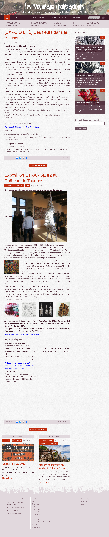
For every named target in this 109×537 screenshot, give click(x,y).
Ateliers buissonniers (60, 24)
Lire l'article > (7, 478)
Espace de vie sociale (93, 24)
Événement (16, 440)
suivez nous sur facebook (103, 17)
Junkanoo (76, 18)
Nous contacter (36, 527)
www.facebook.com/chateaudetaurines (19, 366)
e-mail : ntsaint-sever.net (15, 513)
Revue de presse (38, 517)
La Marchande (78, 24)
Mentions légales (86, 499)
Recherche (84, 501)
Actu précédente (18, 436)
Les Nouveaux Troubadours (54, 6)
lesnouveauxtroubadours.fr (15, 499)
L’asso (35, 506)
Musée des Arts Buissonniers (13, 24)
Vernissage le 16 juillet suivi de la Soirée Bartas (22, 127)
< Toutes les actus (37, 165)
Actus (25, 18)
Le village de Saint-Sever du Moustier (43, 522)
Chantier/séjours (46, 440)
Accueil (15, 18)
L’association (38, 18)
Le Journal (36, 512)
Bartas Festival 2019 (13, 463)
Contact (63, 18)
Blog (82, 504)
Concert (6, 440)
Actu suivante (54, 436)
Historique (36, 519)
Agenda (52, 18)
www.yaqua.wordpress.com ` (15, 368)
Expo (27, 185)
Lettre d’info (36, 514)
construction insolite (14, 185)
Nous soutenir (37, 509)
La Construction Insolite (39, 24)
